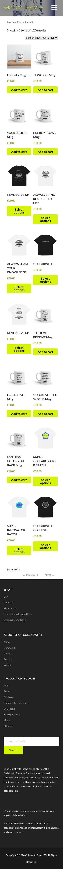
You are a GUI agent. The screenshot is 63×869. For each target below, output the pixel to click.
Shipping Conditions (15, 619)
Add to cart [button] (19, 90)
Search (13, 750)
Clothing (8, 697)
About (7, 642)
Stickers (8, 726)
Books (7, 691)
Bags (6, 685)
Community (10, 647)
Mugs (7, 720)
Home (11, 22)
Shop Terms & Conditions (18, 614)
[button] (54, 7)
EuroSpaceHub (12, 714)
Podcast (8, 659)
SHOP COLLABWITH (23, 7)
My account (10, 608)
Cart (6, 596)
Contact (8, 653)
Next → (50, 575)
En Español (10, 708)
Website (8, 664)
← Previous (30, 575)
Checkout (9, 602)
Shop (20, 22)
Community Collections (16, 702)
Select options (19, 211)
